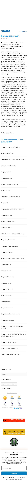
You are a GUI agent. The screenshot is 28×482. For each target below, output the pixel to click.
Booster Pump (11, 221)
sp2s (8, 190)
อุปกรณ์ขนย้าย (11, 240)
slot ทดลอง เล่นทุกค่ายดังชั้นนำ (15, 209)
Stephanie (10, 289)
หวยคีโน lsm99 (11, 166)
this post (9, 215)
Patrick (9, 283)
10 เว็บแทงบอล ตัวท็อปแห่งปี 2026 (16, 159)
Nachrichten (6, 133)
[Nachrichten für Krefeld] (5, 31)
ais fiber (9, 178)
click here (10, 308)
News (12, 133)
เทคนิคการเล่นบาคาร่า (13, 314)
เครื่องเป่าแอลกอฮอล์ (12, 246)
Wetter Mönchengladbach (12, 393)
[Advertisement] (14, 15)
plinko (8, 301)
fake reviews (10, 277)
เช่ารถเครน (10, 252)
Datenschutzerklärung (16, 479)
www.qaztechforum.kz (13, 196)
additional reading (12, 184)
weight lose (10, 320)
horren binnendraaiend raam (15, 258)
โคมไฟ (9, 264)
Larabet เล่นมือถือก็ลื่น (13, 147)
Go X (8, 203)
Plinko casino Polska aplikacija (15, 233)
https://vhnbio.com (12, 348)
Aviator (9, 295)
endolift (9, 271)
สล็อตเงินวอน (10, 153)
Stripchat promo (11, 342)
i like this (9, 227)
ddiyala (9, 172)
